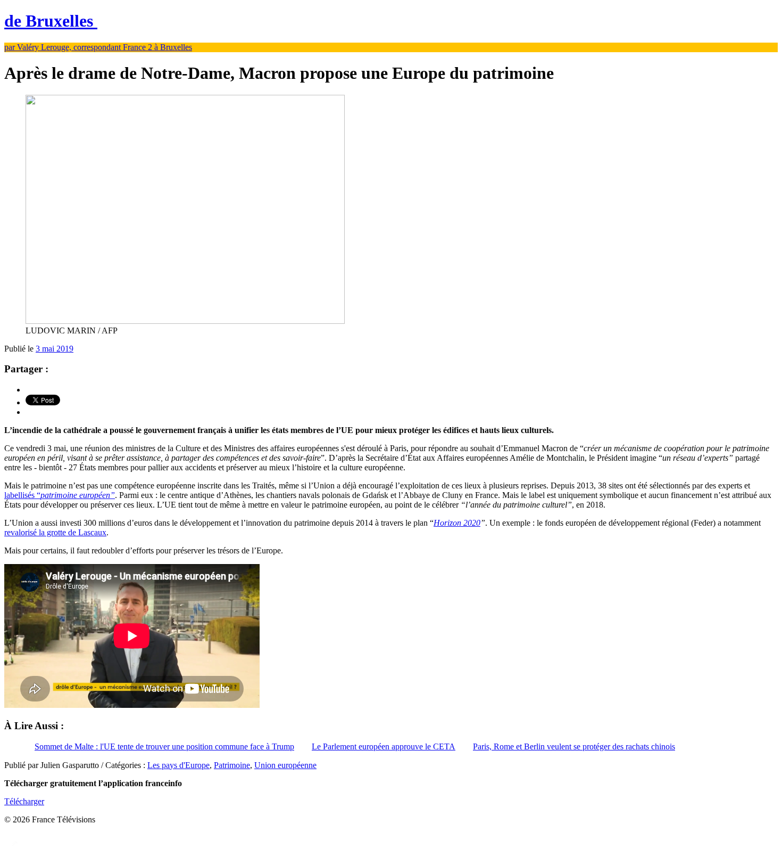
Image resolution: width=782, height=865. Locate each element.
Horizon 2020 (457, 522)
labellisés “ (59, 495)
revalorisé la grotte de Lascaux (55, 532)
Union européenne (285, 765)
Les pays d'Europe (178, 765)
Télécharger (24, 801)
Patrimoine (232, 765)
